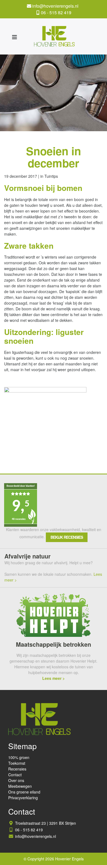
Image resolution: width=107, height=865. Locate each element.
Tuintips (51, 176)
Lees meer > (53, 678)
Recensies (17, 769)
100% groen (18, 757)
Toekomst (16, 763)
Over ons (16, 780)
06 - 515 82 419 (56, 12)
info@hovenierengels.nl (55, 6)
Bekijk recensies (66, 537)
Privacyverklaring (23, 797)
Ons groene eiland (24, 792)
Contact (15, 774)
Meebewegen (20, 786)
